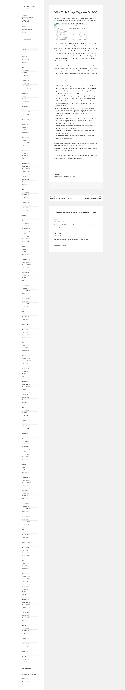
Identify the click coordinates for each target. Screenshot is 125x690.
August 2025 (25, 90)
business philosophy (28, 32)
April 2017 (24, 347)
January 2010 (25, 573)
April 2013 (24, 472)
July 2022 (24, 184)
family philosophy (27, 39)
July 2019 (24, 277)
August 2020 (25, 244)
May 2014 (24, 438)
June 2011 (24, 529)
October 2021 (25, 207)
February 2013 (25, 477)
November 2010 (25, 547)
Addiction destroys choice (27, 683)
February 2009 (25, 602)
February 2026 (25, 75)
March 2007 (24, 661)
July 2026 (24, 62)
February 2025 (25, 106)
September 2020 (25, 241)
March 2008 (24, 630)
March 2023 (24, 163)
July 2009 (24, 589)
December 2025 (25, 80)
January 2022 (25, 199)
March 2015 (24, 412)
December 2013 (25, 451)
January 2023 (25, 168)
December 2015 (25, 389)
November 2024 (25, 114)
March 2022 (24, 194)
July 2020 (24, 246)
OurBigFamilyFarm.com (27, 21)
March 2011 (24, 537)
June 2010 (24, 560)
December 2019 (25, 264)
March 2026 (24, 72)
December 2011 (25, 513)
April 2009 (24, 597)
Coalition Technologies (69, 176)
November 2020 (25, 236)
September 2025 (25, 88)
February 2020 (25, 259)
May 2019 (24, 283)
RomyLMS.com (25, 20)
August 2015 (25, 399)
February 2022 (25, 197)
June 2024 (24, 127)
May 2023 (24, 158)
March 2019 (24, 288)
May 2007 (24, 656)
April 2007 (24, 659)
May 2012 (24, 501)
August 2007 (25, 648)
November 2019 (25, 267)
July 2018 (24, 308)
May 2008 (24, 625)
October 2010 (25, 550)
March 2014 (24, 443)
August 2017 (25, 337)
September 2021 (25, 210)
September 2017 (25, 334)
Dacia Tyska (57, 233)
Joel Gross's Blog (28, 6)
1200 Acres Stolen (26, 681)
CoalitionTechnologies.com (27, 17)
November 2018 (25, 298)
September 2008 (25, 615)
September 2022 (25, 179)
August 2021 (25, 212)
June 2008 (24, 622)
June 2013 (24, 467)
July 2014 (24, 433)
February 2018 (25, 321)
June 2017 (24, 342)
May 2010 (24, 563)
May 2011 (24, 532)
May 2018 (24, 314)
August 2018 (25, 306)
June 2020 (24, 249)
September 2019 (25, 272)
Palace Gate (24, 671)
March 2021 (24, 225)
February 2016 (25, 384)
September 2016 (25, 366)
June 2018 (24, 311)
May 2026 (24, 67)
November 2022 (25, 174)
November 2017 (25, 329)
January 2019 (25, 293)
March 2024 (24, 132)
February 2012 (25, 508)
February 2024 (25, 135)
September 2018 (25, 303)
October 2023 (25, 145)
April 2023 (24, 161)
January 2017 (25, 355)
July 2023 (24, 153)
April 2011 (24, 534)
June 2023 (24, 155)
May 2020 (24, 251)
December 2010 (25, 545)
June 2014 (24, 436)
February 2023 (25, 166)
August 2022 (25, 181)
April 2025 (24, 101)
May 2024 (24, 129)
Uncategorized (73, 185)
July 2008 (24, 620)
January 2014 (25, 449)
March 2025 (24, 103)
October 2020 (25, 238)
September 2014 (25, 428)
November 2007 (25, 641)
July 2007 (24, 651)
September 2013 (25, 459)
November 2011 (25, 516)
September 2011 (25, 521)
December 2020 (25, 233)
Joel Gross (66, 185)
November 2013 (25, 454)
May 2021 (24, 220)
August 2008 (25, 617)
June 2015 (24, 405)
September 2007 (25, 646)
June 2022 (24, 187)
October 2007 (25, 643)
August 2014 (25, 430)
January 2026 (25, 78)
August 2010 (25, 555)
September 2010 (25, 552)
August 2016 (25, 368)
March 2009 (24, 599)
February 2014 (25, 446)
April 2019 (24, 285)
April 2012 (24, 503)
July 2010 (24, 558)
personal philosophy (28, 29)
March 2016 (24, 381)
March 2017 (24, 350)
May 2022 (24, 189)
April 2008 (24, 628)
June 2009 (24, 591)
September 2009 (25, 584)
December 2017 (25, 327)
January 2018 (25, 324)
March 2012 (24, 506)
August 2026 (25, 59)
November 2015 (25, 392)
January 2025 (25, 109)
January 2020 (25, 262)
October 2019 (25, 270)
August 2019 (25, 275)
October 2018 (25, 301)
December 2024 (25, 111)
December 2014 (25, 420)
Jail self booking (25, 678)
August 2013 (25, 462)
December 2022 (25, 171)
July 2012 (24, 495)
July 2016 (24, 371)
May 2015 (24, 407)
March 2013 (24, 475)
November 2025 (25, 83)
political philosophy (28, 35)
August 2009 (25, 586)
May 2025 (24, 98)
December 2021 (25, 202)
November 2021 (25, 205)
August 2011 (24, 524)
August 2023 (25, 150)
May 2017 (24, 345)
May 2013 (24, 469)
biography (26, 26)
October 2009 (25, 581)
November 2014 (25, 423)
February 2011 (25, 539)
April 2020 (24, 254)
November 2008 (25, 610)
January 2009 (25, 604)
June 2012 (24, 498)
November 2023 (25, 142)
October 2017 (25, 332)
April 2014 (24, 441)
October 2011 (25, 519)
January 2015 (25, 417)
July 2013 (24, 464)
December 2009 (25, 576)
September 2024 (25, 119)
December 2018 (25, 296)
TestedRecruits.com (26, 18)
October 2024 (25, 116)
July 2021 (24, 215)
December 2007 (25, 638)
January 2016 (25, 386)
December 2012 (25, 482)
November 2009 (25, 578)
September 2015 (25, 397)
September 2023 (25, 148)
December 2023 (25, 140)
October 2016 (25, 363)
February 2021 (25, 228)
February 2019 (25, 290)
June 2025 (24, 96)
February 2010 (25, 571)
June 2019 (24, 280)
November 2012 (25, 485)
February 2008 (25, 633)
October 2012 (25, 488)
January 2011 (25, 542)
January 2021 (25, 231)
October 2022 (25, 176)
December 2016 (25, 358)
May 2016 (24, 376)
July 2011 (24, 526)
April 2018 (24, 316)
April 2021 (24, 223)
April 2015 (24, 410)
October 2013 (25, 456)
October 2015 (25, 394)
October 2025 (25, 85)
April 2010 (24, 565)
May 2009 (24, 594)
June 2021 (24, 218)
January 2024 (25, 137)
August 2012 (25, 493)
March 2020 (24, 257)
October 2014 (25, 425)
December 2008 (25, 607)
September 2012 (25, 490)
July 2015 (24, 402)
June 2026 (24, 65)
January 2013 (25, 480)
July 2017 (24, 340)
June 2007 (24, 654)
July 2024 (24, 124)
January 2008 (25, 635)
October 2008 (25, 612)
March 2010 (24, 568)
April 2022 (24, 192)
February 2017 (25, 353)
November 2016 (25, 360)
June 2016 (24, 373)
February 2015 (25, 415)
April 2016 (24, 379)
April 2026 (24, 70)
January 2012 (25, 511)
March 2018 (24, 319)
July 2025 (24, 93)
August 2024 (25, 122)
